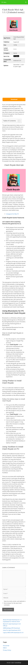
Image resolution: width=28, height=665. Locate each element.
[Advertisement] (14, 84)
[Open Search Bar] (26, 2)
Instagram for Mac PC (12, 214)
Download (14, 99)
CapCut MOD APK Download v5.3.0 (13, 632)
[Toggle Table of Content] (18, 121)
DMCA (5, 648)
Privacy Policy (7, 650)
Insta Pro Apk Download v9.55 (12, 630)
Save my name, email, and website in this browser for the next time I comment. (15, 603)
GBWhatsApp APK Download (11, 628)
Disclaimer (6, 645)
